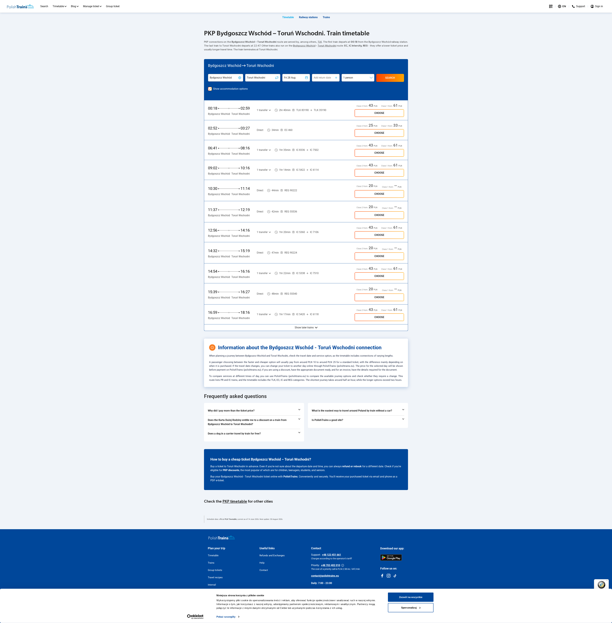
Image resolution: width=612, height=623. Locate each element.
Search (44, 6)
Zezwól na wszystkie (410, 597)
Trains (326, 17)
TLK (320, 42)
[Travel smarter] (550, 6)
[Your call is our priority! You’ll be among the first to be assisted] (342, 565)
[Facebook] (382, 576)
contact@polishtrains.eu (325, 575)
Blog (73, 6)
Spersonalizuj (409, 607)
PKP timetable (234, 501)
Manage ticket (91, 6)
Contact (263, 570)
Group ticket (113, 6)
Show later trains (304, 327)
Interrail (212, 584)
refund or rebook (352, 466)
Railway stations (308, 17)
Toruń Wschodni (327, 45)
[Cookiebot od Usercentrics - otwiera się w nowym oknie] (195, 616)
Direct (260, 130)
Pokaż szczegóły (225, 616)
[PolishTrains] (222, 537)
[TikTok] (395, 576)
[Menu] (607, 581)
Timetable (58, 6)
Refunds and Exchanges (272, 555)
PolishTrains (290, 476)
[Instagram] (388, 576)
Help (261, 562)
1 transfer (262, 110)
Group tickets (215, 570)
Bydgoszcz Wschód (304, 45)
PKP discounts (231, 470)
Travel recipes (215, 577)
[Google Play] (391, 557)
